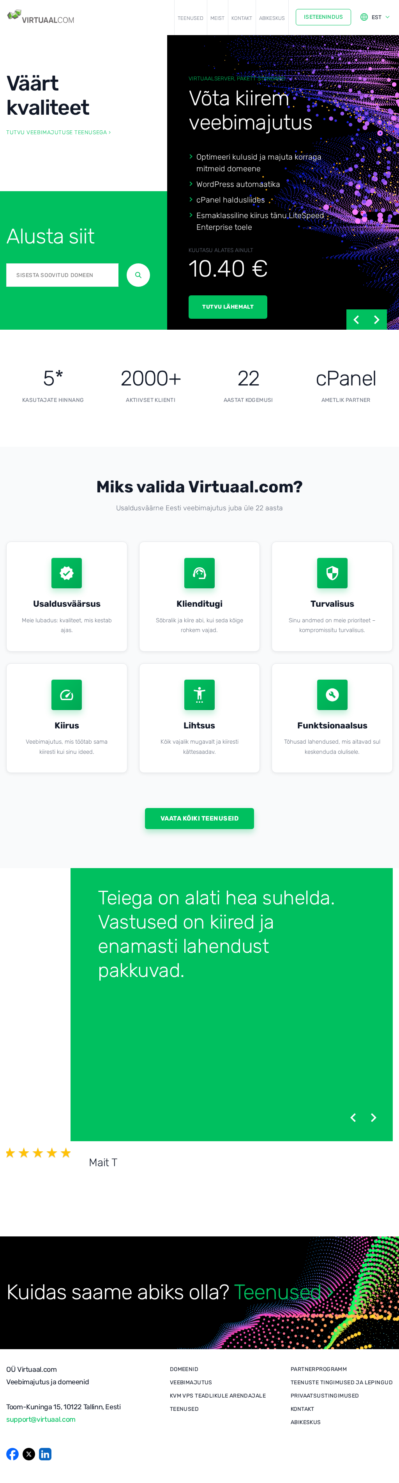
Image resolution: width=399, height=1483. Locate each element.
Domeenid (184, 1369)
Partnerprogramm (319, 1369)
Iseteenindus (323, 17)
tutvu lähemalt (228, 307)
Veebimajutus (191, 1382)
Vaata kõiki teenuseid (199, 818)
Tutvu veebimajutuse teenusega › (58, 132)
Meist (217, 18)
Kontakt (241, 18)
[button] (356, 319)
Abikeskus (272, 18)
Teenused (190, 18)
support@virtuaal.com (41, 1419)
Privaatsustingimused (325, 1395)
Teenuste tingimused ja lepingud (342, 1382)
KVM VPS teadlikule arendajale (218, 1395)
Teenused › (284, 1292)
